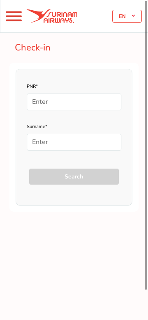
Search (74, 177)
